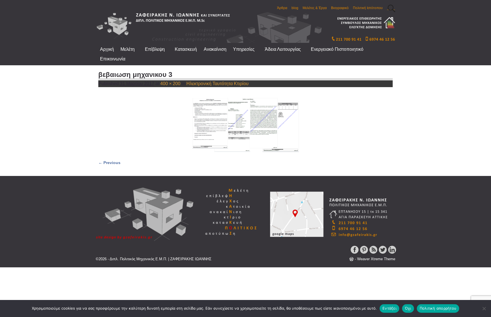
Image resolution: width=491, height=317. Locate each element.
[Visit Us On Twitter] (382, 253)
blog (295, 8)
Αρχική (107, 49)
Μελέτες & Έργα (315, 8)
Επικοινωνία (112, 58)
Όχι (408, 308)
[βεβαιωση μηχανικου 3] (245, 124)
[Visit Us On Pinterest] (364, 253)
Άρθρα (282, 8)
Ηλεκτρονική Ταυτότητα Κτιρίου (217, 83)
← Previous (109, 162)
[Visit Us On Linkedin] (392, 253)
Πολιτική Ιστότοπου (368, 8)
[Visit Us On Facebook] (354, 253)
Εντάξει (389, 308)
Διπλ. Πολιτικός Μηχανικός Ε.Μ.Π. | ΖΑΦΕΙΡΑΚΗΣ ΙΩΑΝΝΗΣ (160, 259)
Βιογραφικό (340, 8)
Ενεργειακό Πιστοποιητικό (337, 49)
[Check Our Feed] (373, 253)
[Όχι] (484, 308)
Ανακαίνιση (215, 49)
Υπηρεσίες (244, 49)
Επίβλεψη (155, 49)
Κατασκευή (186, 49)
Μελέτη (127, 49)
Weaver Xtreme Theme (376, 259)
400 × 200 (170, 83)
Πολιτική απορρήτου (438, 308)
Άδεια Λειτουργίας (283, 49)
